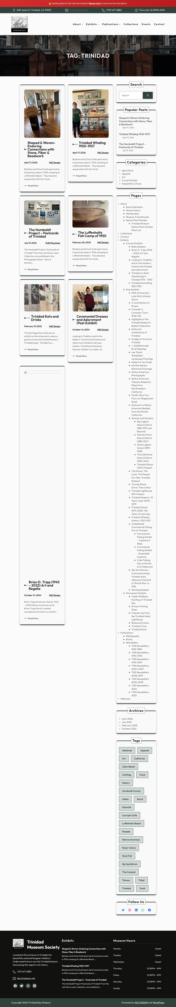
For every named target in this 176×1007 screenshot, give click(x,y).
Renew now (94, 3)
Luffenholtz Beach (131, 823)
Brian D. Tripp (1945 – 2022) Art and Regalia (141, 253)
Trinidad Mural (139, 629)
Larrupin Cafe (129, 815)
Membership (132, 213)
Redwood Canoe (140, 622)
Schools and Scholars (142, 418)
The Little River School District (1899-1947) (145, 458)
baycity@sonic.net (79, 10)
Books (129, 639)
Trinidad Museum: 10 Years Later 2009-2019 (142, 500)
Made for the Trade (141, 362)
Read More (33, 185)
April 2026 (127, 718)
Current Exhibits (134, 243)
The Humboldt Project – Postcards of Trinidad (132, 145)
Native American (131, 839)
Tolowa (126, 880)
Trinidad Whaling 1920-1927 (134, 134)
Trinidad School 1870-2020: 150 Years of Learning (140, 510)
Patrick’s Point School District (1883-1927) (144, 438)
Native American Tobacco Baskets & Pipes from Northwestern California (141, 385)
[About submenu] (82, 24)
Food (142, 774)
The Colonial (128, 872)
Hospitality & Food (131, 183)
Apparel (126, 173)
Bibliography (132, 636)
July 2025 (127, 722)
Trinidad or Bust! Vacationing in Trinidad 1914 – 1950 (141, 276)
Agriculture (127, 170)
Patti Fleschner (53, 243)
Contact (124, 236)
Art (123, 177)
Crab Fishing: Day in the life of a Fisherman (145, 563)
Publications (126, 632)
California (139, 758)
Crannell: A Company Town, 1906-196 (140, 312)
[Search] (148, 95)
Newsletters (132, 642)
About (123, 203)
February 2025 (129, 725)
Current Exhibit (130, 180)
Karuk (140, 799)
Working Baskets (140, 589)
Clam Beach (128, 766)
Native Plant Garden (136, 220)
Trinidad (126, 888)
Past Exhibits (132, 289)
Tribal (141, 880)
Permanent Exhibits (136, 593)
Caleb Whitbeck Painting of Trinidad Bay (141, 599)
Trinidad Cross (138, 626)
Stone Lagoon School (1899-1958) (144, 448)
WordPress (158, 1002)
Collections (126, 233)
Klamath (126, 807)
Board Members (134, 207)
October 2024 (129, 728)
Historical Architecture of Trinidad (139, 332)
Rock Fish (127, 855)
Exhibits (124, 240)
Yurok (142, 888)
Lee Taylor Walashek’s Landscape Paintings (142, 355)
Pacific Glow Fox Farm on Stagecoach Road (142, 398)
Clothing (126, 774)
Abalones (127, 750)
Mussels (126, 831)
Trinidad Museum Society (43, 944)
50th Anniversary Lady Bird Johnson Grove (141, 296)
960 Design (54, 162)
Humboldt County (131, 790)
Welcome (125, 698)
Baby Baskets (138, 246)
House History (133, 210)
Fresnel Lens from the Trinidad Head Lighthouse (140, 616)
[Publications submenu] (119, 24)
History (126, 782)
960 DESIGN (141, 1002)
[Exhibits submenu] (98, 24)
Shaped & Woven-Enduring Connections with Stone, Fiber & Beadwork (135, 121)
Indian (125, 799)
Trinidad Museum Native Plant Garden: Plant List (142, 227)
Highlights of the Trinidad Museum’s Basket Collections (141, 322)
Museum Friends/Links (137, 216)
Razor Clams (129, 847)
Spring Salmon (129, 863)
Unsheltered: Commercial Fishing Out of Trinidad (141, 527)
